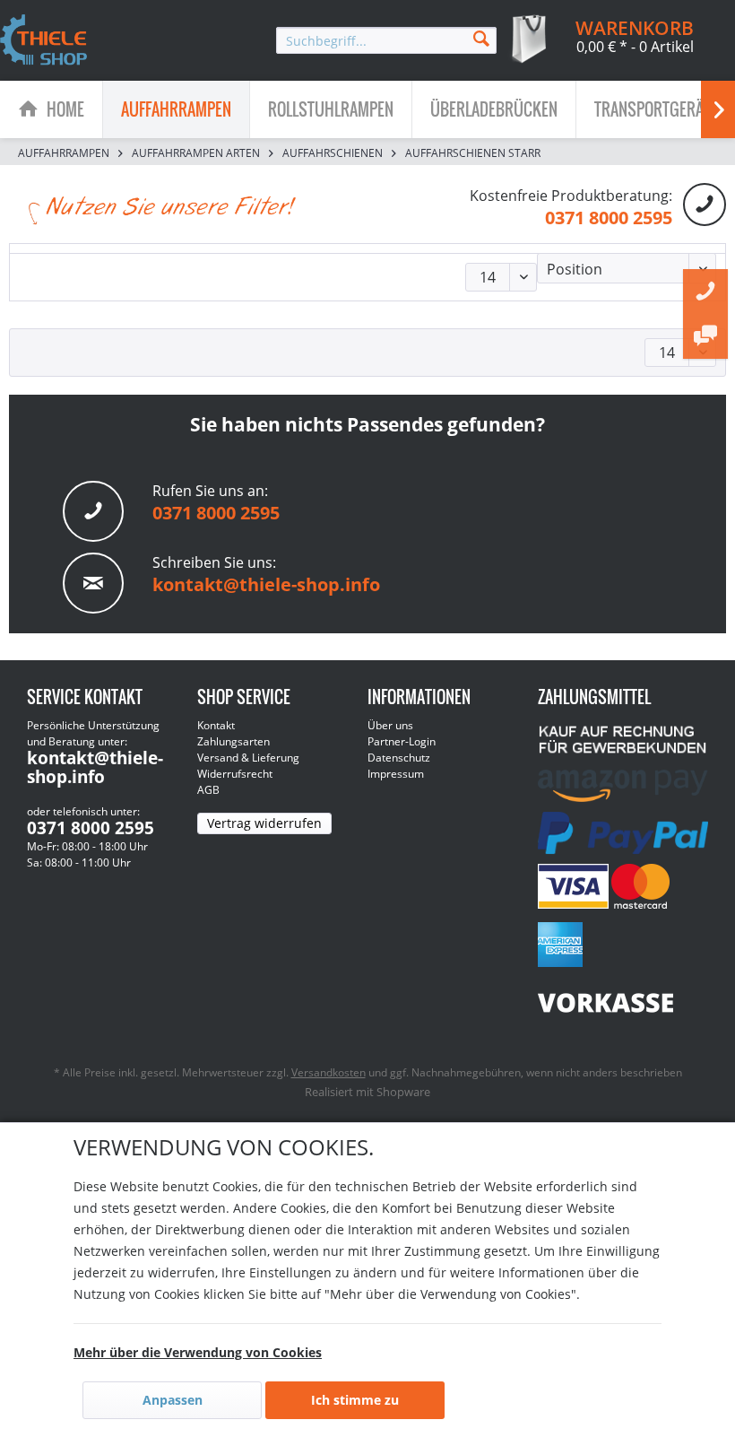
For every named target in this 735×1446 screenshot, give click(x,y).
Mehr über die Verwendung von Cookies (198, 1352)
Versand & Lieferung (248, 757)
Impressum (396, 773)
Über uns (390, 725)
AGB (208, 789)
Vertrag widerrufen (264, 823)
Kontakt (216, 725)
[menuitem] (386, 40)
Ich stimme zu (355, 1399)
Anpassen (173, 1399)
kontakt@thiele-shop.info (266, 584)
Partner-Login (402, 741)
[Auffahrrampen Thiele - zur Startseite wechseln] (44, 41)
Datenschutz (399, 757)
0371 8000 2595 (608, 217)
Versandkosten (328, 1072)
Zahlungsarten (233, 741)
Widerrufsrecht (234, 773)
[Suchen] (481, 37)
